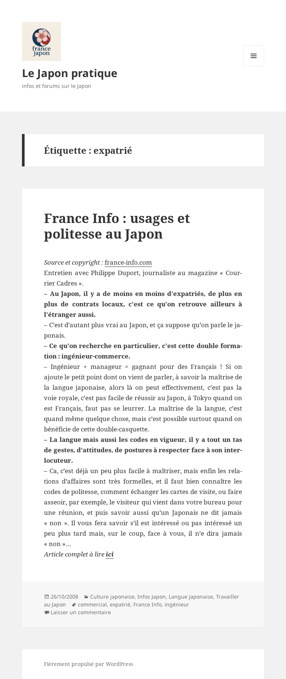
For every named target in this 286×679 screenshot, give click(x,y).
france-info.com (128, 262)
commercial (92, 604)
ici (110, 554)
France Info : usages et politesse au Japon (117, 225)
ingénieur (177, 604)
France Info (147, 604)
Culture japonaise (112, 596)
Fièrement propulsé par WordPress (88, 663)
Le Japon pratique (69, 73)
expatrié (120, 604)
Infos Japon (151, 596)
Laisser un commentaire (81, 612)
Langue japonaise (191, 596)
